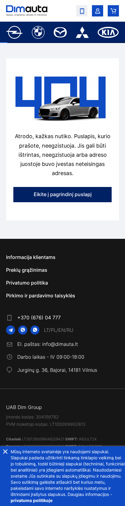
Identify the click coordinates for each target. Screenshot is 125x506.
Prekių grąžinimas (26, 270)
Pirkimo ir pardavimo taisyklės (40, 295)
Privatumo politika (27, 283)
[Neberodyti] (5, 451)
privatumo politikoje (31, 500)
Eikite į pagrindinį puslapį (63, 194)
